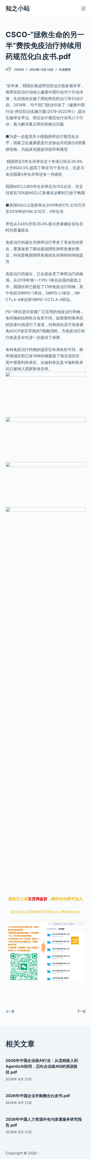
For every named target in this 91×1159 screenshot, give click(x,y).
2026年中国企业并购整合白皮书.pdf (38, 1095)
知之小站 (18, 8)
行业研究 (65, 69)
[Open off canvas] (83, 8)
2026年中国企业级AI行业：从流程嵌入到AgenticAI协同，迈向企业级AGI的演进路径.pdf (42, 1066)
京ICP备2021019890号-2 (61, 1153)
